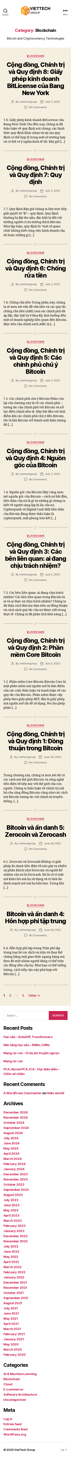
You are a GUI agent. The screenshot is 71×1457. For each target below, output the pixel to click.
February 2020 (14, 1354)
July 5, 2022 (52, 101)
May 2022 (10, 1257)
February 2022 (14, 1272)
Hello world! (55, 1093)
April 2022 (11, 1262)
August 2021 (12, 1303)
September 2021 (15, 1298)
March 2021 (12, 1329)
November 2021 (15, 1287)
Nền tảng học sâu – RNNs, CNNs (26, 1045)
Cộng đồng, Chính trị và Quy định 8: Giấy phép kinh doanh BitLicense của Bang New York (35, 79)
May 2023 (10, 1210)
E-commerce (13, 1389)
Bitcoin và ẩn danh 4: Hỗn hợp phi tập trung (35, 917)
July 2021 (10, 1308)
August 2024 (13, 1133)
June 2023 (11, 1205)
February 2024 (14, 1164)
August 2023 (13, 1195)
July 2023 (10, 1200)
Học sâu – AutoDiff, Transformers (27, 1037)
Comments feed (15, 1429)
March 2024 (12, 1159)
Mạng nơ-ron (13, 1061)
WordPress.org (14, 1434)
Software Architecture (20, 1394)
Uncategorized (14, 1399)
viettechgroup (28, 101)
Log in (7, 1419)
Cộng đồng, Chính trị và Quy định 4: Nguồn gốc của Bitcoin (35, 458)
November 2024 (15, 1117)
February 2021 (14, 1334)
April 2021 (11, 1324)
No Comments (38, 107)
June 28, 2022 (52, 843)
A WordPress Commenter (22, 1093)
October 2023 (13, 1184)
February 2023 (14, 1226)
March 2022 (12, 1267)
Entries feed (12, 1424)
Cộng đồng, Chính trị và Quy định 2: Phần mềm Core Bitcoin (35, 647)
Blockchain (35, 55)
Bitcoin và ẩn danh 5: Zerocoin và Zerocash (35, 831)
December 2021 (15, 1282)
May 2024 (10, 1148)
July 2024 (10, 1138)
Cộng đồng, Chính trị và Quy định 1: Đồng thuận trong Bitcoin (35, 741)
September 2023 (16, 1189)
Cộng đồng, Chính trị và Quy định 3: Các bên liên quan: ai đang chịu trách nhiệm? (35, 555)
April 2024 (11, 1153)
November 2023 (15, 1179)
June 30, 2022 (52, 757)
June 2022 (11, 1251)
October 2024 (13, 1122)
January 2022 (13, 1277)
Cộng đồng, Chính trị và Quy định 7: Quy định (35, 175)
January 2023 (13, 1231)
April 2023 (11, 1215)
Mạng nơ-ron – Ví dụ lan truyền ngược (31, 1053)
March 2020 (12, 1349)
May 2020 (11, 1344)
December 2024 (15, 1112)
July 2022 (10, 1246)
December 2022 (15, 1236)
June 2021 (11, 1313)
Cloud (7, 1384)
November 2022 (15, 1241)
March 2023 (12, 1220)
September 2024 (16, 1128)
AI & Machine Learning (20, 1374)
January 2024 (13, 1169)
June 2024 (11, 1143)
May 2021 (10, 1318)
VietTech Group (24, 1450)
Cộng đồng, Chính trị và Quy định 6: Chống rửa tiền (35, 268)
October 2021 (13, 1293)
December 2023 (15, 1174)
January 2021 (13, 1339)
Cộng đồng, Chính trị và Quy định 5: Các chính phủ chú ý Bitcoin (35, 361)
